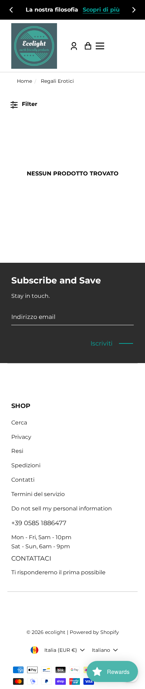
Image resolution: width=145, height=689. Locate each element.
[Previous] (11, 10)
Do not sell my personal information (61, 508)
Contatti (22, 479)
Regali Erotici (57, 81)
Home (24, 81)
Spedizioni (25, 465)
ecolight (55, 632)
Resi (17, 451)
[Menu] (118, 46)
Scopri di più (101, 9)
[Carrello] (86, 46)
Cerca (19, 422)
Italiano (101, 650)
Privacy (21, 437)
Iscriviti (101, 343)
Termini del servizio (38, 494)
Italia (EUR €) (60, 650)
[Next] (133, 10)
